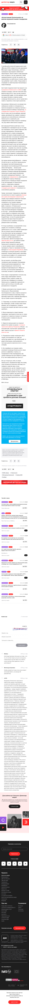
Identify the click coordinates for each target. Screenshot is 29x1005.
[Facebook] (10, 44)
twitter (19, 907)
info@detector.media (8, 945)
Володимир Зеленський (8, 475)
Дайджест (8, 513)
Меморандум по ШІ (6, 909)
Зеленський (14, 473)
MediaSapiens (4, 877)
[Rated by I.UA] (20, 980)
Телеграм (20, 909)
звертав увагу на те (7, 240)
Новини (10, 526)
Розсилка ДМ (5, 919)
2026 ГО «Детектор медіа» (10, 947)
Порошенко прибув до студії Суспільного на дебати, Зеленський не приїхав (14, 586)
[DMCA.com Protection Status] (9, 980)
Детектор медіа (5, 875)
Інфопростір (5, 14)
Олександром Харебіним (15, 250)
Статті (10, 502)
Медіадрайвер (5, 884)
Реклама (3, 912)
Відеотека (4, 889)
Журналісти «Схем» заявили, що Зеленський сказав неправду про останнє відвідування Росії (14, 563)
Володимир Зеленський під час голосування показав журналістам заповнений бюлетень (12, 538)
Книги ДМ (4, 911)
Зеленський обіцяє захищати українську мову (12, 528)
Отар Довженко (11, 23)
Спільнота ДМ (14, 806)
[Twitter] (14, 44)
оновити (24, 626)
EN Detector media (6, 892)
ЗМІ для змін (4, 880)
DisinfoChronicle (5, 887)
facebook (20, 906)
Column (10, 14)
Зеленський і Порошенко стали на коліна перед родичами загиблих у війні (13, 597)
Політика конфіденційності (8, 907)
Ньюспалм (4, 899)
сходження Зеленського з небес (11, 90)
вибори (4, 477)
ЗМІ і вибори (6, 473)
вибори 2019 (19, 475)
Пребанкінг (4, 882)
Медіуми (3, 900)
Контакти (3, 914)
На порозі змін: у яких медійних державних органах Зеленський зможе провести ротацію (14, 505)
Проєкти (4, 873)
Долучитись (14, 441)
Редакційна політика (6, 906)
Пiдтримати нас (19, 928)
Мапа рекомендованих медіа (9, 897)
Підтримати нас (5, 916)
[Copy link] (18, 44)
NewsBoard (4, 885)
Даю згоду (14, 1002)
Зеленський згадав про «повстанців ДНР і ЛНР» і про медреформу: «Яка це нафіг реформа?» (13, 574)
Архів (2, 921)
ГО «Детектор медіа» (6, 895)
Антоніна (4, 571)
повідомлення (14, 177)
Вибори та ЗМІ (5, 890)
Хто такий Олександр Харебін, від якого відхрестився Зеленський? (11, 550)
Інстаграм (21, 911)
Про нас (4, 903)
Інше (3, 513)
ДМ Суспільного (5, 878)
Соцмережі (22, 903)
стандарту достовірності (8, 188)
